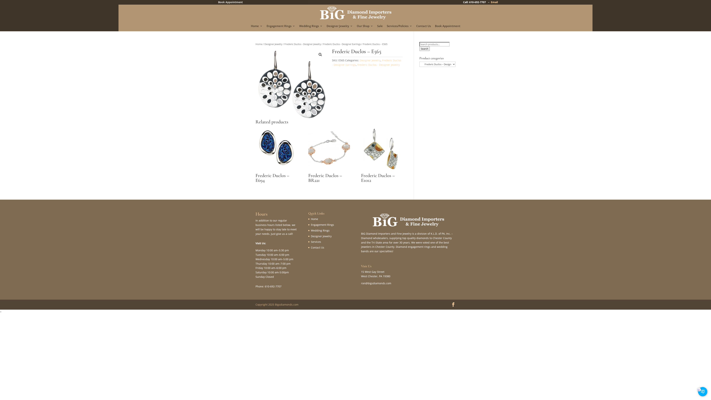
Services (316, 242)
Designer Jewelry (338, 26)
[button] (320, 54)
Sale (380, 26)
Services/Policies (397, 26)
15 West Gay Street (372, 272)
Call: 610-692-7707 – (477, 2)
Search (424, 48)
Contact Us (423, 26)
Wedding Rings (309, 26)
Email (494, 2)
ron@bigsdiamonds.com (376, 283)
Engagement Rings (279, 26)
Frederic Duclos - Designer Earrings (342, 44)
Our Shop (363, 26)
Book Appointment (447, 26)
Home (255, 26)
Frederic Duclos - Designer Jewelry (302, 44)
